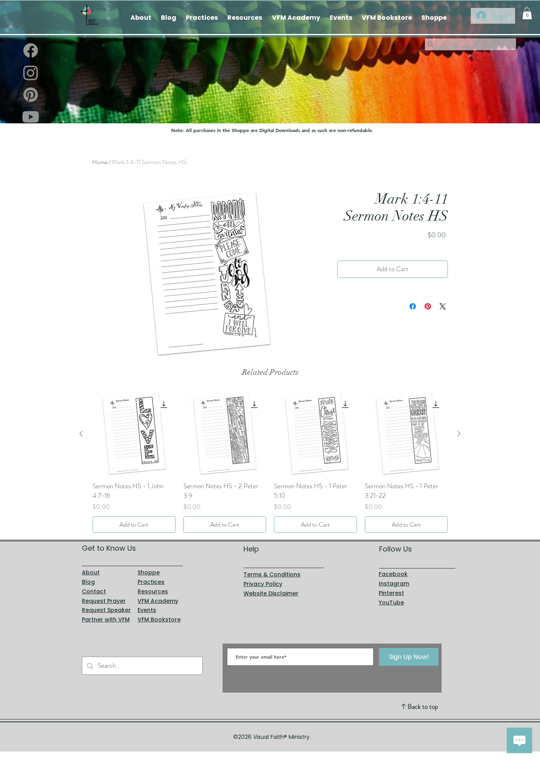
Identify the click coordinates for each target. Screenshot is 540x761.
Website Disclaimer (271, 593)
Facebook (393, 574)
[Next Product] (459, 433)
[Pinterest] (30, 94)
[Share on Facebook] (412, 306)
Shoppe (149, 572)
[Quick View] (134, 434)
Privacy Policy (263, 584)
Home (100, 161)
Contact (94, 591)
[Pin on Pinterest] (427, 306)
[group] (270, 462)
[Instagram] (30, 72)
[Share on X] (442, 306)
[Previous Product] (81, 433)
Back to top (423, 706)
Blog (88, 582)
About (91, 572)
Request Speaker (106, 610)
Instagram (394, 583)
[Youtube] (30, 117)
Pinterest (391, 593)
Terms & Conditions (272, 574)
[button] (527, 13)
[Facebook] (30, 50)
